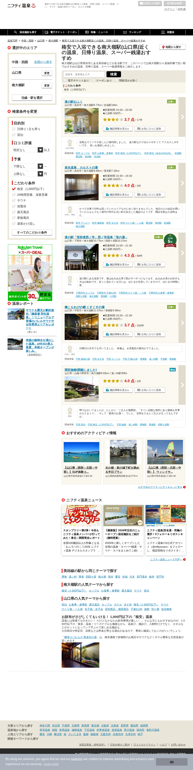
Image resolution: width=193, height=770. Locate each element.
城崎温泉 (77, 729)
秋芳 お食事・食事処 (102, 153)
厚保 (81, 576)
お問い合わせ (178, 744)
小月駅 (113, 296)
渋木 (132, 576)
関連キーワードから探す (23, 738)
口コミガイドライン (145, 744)
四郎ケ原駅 (81, 296)
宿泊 (146, 590)
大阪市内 (105, 734)
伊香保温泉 (103, 729)
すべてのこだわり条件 (32, 232)
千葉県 (66, 725)
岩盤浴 (21, 206)
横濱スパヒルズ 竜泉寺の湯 (80, 637)
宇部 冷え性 (98, 359)
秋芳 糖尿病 (98, 223)
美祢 (110, 576)
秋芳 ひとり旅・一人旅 (132, 223)
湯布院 (140, 729)
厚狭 (64, 576)
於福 (125, 576)
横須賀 (58, 734)
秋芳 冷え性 (112, 223)
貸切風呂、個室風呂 (117, 609)
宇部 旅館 (121, 424)
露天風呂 (127, 590)
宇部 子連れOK (130, 359)
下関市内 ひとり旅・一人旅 (132, 293)
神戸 (140, 734)
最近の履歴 (175, 3)
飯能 (86, 734)
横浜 (42, 734)
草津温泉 (45, 729)
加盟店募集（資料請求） (92, 744)
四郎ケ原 (91, 576)
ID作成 (182, 9)
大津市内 (130, 734)
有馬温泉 (64, 729)
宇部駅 (163, 359)
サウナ (138, 590)
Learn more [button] (51, 764)
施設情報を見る (118, 128)
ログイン (169, 9)
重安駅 (79, 156)
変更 (47, 73)
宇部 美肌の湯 (83, 359)
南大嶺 (102, 576)
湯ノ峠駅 (153, 359)
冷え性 (128, 604)
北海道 (115, 725)
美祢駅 (88, 156)
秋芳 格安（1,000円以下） (128, 153)
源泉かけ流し (26, 223)
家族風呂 (23, 217)
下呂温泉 (89, 729)
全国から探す (43, 62)
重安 (117, 576)
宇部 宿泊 (80, 424)
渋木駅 (97, 156)
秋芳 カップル (83, 153)
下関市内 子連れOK (106, 293)
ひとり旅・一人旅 (72, 609)
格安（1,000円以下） (74, 590)
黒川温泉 (129, 729)
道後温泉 (117, 729)
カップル (94, 590)
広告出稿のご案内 (120, 744)
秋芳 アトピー (83, 223)
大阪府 (105, 725)
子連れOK (136, 609)
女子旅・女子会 (94, 609)
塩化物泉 (166, 609)
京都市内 (118, 734)
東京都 (95, 725)
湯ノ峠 (73, 576)
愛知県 (134, 725)
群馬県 (85, 725)
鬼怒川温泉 (152, 729)
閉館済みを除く (128, 80)
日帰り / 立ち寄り (29, 129)
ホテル (118, 604)
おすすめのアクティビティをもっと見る (160, 487)
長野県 (125, 725)
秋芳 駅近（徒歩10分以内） (158, 153)
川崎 (49, 734)
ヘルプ (163, 744)
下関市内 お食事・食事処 (161, 293)
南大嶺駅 (80, 226)
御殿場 (94, 734)
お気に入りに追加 (151, 128)
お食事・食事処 (110, 590)
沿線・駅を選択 (32, 97)
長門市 (160, 576)
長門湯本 (142, 576)
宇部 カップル (113, 359)
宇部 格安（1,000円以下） (101, 424)
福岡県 (144, 725)
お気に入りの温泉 (150, 3)
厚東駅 (143, 359)
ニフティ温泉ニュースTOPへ (166, 559)
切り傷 (155, 609)
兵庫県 (76, 725)
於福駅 (178, 153)
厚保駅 (104, 296)
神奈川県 (45, 725)
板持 (151, 576)
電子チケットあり (78, 80)
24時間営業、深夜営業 (32, 194)
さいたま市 (74, 734)
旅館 (146, 609)
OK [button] (172, 761)
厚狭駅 (172, 359)
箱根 (54, 729)
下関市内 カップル (85, 293)
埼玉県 (56, 725)
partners (76, 759)
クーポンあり (104, 80)
